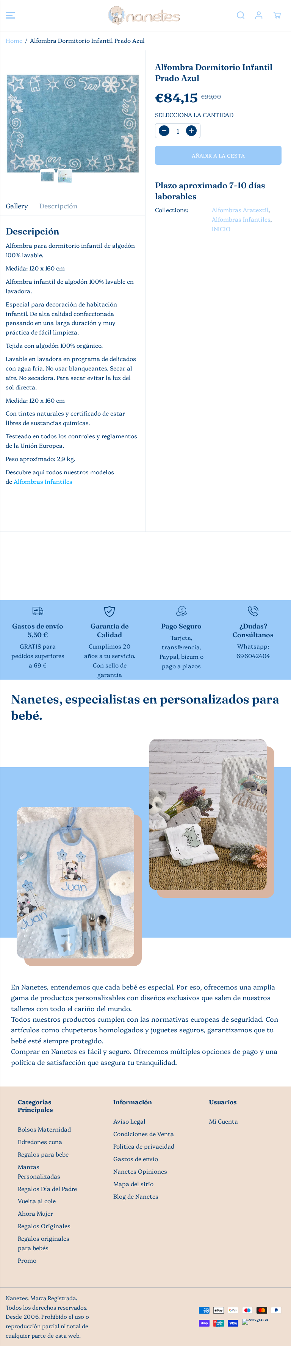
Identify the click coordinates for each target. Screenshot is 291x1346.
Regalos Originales (44, 1226)
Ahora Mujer (35, 1213)
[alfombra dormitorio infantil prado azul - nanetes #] (72, 122)
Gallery (17, 205)
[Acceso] (258, 15)
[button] (10, 15)
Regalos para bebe (43, 1154)
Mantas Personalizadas (39, 1171)
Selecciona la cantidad (194, 115)
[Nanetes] (143, 15)
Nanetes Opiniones (140, 1171)
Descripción (58, 205)
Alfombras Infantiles (43, 481)
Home (14, 40)
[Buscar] (240, 15)
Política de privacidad (143, 1146)
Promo (27, 1260)
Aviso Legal (129, 1121)
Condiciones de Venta (143, 1134)
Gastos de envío (135, 1159)
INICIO (221, 229)
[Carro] (277, 15)
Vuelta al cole (37, 1201)
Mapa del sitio (133, 1184)
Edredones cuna (40, 1142)
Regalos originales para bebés (43, 1243)
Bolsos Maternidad (44, 1129)
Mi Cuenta (223, 1121)
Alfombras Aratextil (240, 210)
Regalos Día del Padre (47, 1189)
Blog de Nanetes (135, 1196)
